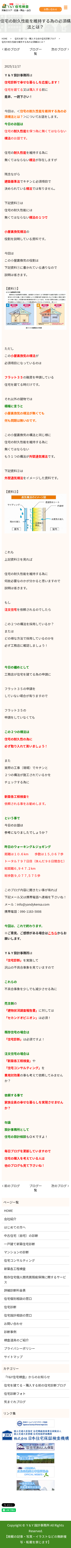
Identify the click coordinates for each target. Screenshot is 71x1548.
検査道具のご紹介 (16, 1340)
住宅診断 (10, 1307)
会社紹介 (10, 1219)
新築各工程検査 (15, 1268)
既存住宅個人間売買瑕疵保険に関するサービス (35, 1279)
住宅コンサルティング (19, 1260)
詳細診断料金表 (15, 1290)
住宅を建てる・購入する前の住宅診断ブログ (35, 38)
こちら (52, 933)
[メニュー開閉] (65, 7)
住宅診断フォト (15, 1393)
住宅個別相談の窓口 (18, 1298)
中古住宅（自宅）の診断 (21, 1235)
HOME (4, 38)
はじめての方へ (15, 1227)
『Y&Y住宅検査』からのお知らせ (27, 1377)
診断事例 (10, 1331)
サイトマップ (13, 1356)
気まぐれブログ (15, 1401)
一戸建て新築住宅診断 (19, 1244)
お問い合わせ (50, 9)
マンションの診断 (16, 1252)
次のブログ (59, 49)
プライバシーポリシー (19, 1348)
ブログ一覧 (35, 51)
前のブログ (12, 49)
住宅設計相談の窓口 (18, 1315)
